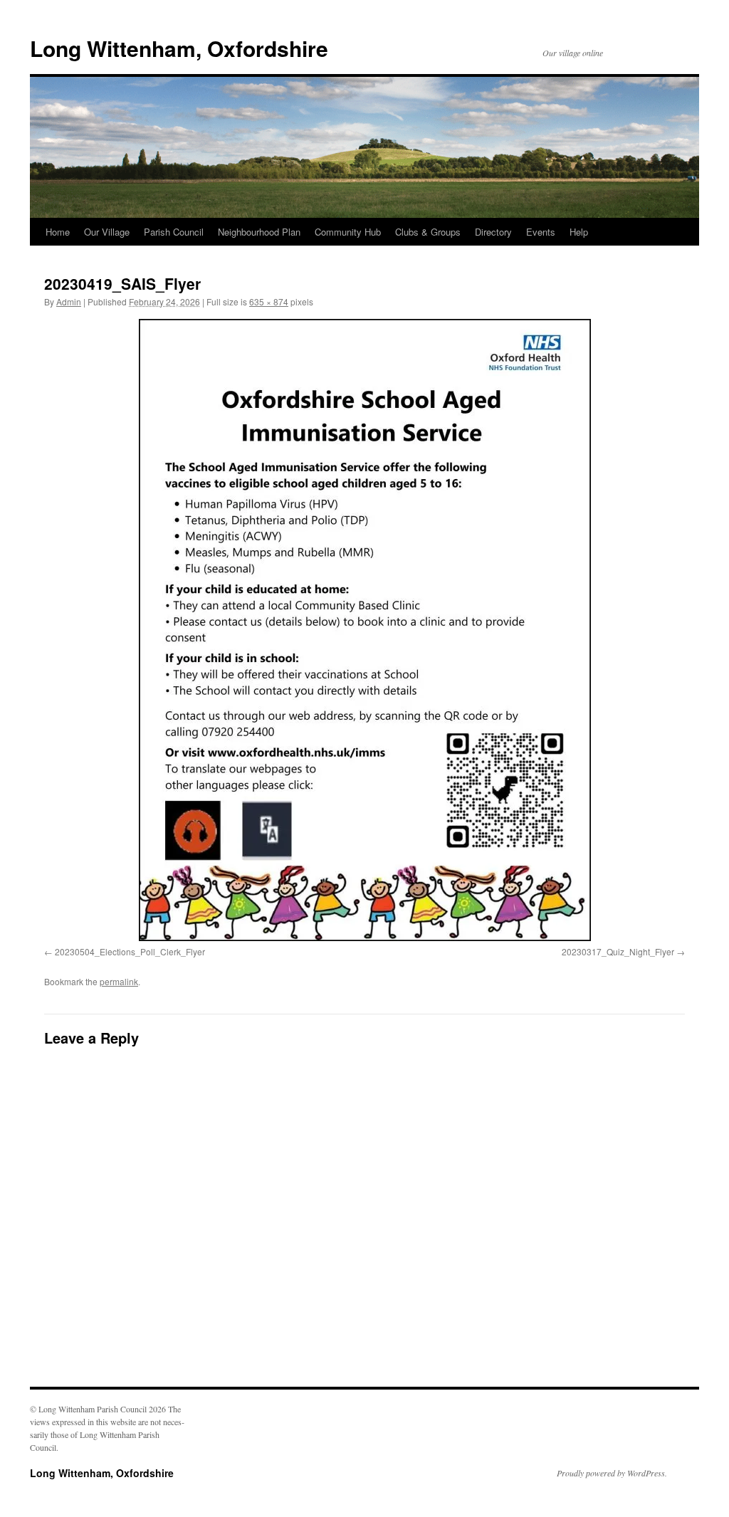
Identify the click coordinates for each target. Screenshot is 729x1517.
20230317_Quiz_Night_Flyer (618, 951)
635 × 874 (268, 301)
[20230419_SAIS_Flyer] (364, 630)
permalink (119, 981)
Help (579, 231)
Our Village (107, 231)
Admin (68, 301)
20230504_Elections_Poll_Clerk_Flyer (130, 951)
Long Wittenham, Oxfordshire (179, 48)
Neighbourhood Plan (259, 231)
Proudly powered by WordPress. (612, 1473)
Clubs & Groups (428, 231)
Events (540, 231)
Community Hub (348, 231)
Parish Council (174, 231)
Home (58, 231)
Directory (493, 231)
